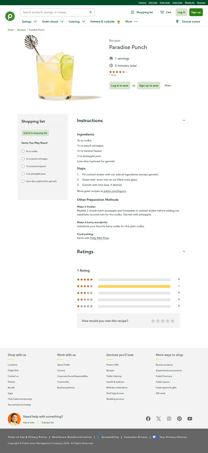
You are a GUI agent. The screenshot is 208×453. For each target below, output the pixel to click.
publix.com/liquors (115, 191)
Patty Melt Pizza (99, 238)
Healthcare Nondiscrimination (72, 437)
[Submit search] (90, 12)
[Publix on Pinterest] (179, 420)
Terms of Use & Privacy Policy (27, 437)
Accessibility (110, 437)
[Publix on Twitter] (158, 420)
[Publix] (10, 16)
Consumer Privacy (136, 437)
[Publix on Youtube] (189, 420)
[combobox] (55, 12)
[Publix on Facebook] (148, 420)
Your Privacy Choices (173, 437)
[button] (181, 12)
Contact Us (48, 422)
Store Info (28, 422)
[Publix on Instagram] (169, 420)
